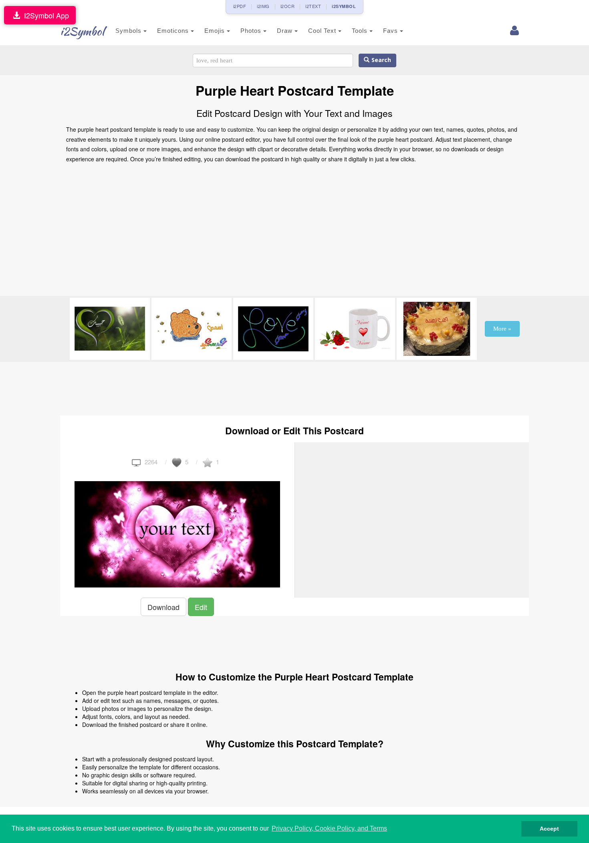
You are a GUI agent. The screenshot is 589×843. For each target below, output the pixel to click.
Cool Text (323, 30)
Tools (360, 30)
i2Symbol (82, 31)
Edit (201, 607)
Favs (391, 30)
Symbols (129, 30)
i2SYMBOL (344, 6)
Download (163, 607)
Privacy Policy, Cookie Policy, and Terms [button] (329, 828)
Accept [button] (549, 828)
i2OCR (287, 6)
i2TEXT (313, 6)
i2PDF (239, 6)
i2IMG (263, 6)
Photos (251, 30)
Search (380, 60)
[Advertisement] (294, 232)
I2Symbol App (44, 15)
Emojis (215, 30)
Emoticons (174, 30)
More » (502, 328)
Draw (285, 30)
